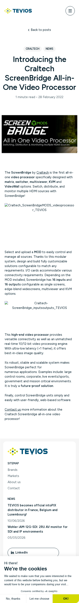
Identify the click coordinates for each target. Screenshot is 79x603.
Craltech (32, 48)
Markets (13, 476)
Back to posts (41, 30)
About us (14, 482)
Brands (12, 470)
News (49, 48)
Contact (14, 488)
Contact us (13, 409)
